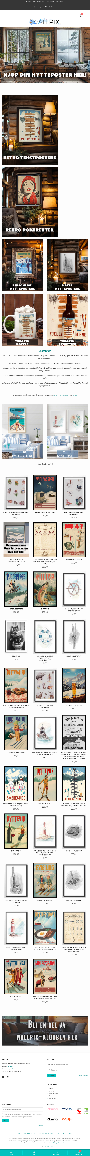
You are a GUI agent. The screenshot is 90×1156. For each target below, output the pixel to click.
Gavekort (51, 1096)
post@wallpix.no (12, 1069)
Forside (51, 1088)
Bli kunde (51, 1091)
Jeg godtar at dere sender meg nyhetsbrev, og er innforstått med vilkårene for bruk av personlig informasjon (22, 1115)
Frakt (19, 1133)
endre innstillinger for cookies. (56, 1143)
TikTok (74, 395)
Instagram (65, 395)
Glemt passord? (83, 1075)
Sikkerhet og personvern (47, 1133)
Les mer (41, 1125)
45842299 (10, 1066)
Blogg (71, 1133)
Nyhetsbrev (62, 1133)
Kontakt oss (52, 1098)
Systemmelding (53, 1093)
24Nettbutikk (49, 1147)
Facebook (57, 395)
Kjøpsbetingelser (29, 1133)
